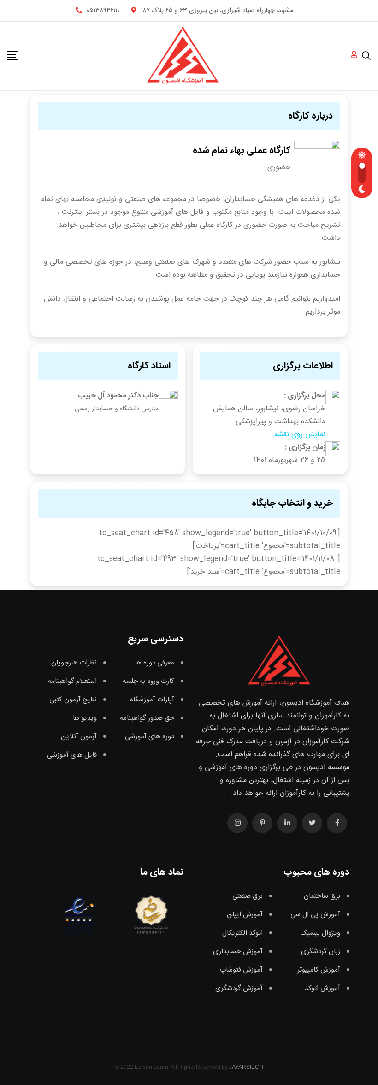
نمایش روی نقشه (299, 434)
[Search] (366, 55)
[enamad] (79, 914)
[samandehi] (149, 914)
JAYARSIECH (246, 1067)
